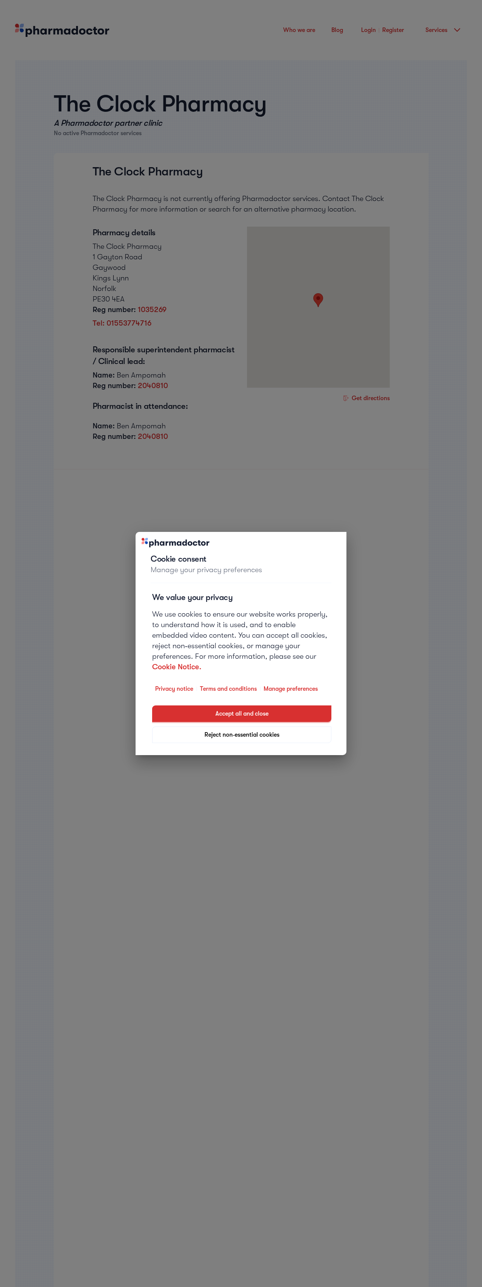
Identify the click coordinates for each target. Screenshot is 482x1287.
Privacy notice (174, 688)
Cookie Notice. (176, 667)
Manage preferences (291, 688)
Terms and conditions (228, 688)
